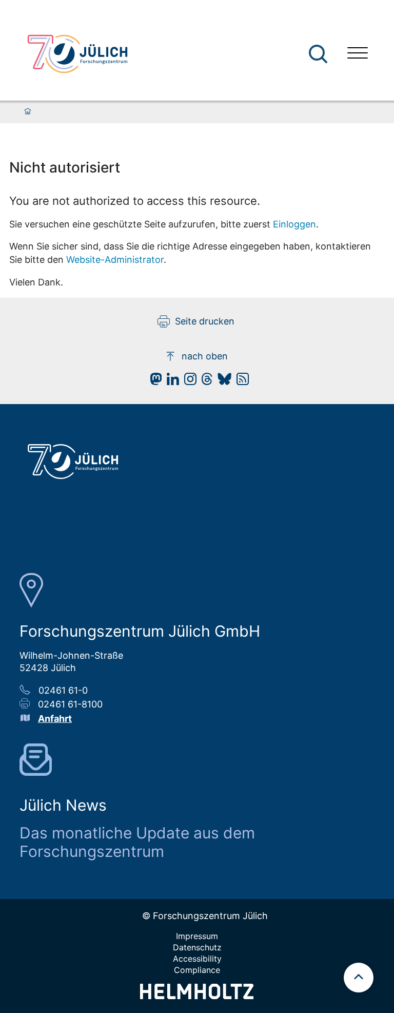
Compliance (197, 970)
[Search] (319, 54)
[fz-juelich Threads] (204, 381)
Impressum (197, 936)
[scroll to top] (358, 977)
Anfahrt (55, 718)
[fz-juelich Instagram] (187, 381)
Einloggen (294, 224)
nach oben (205, 356)
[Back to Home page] (77, 54)
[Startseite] (27, 112)
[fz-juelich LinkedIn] (170, 381)
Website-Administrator (115, 259)
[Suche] (318, 54)
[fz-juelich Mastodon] (153, 381)
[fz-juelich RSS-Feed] (240, 381)
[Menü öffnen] (358, 54)
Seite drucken (204, 321)
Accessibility (197, 958)
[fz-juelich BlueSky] (221, 381)
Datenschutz (197, 947)
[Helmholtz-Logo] (196, 995)
